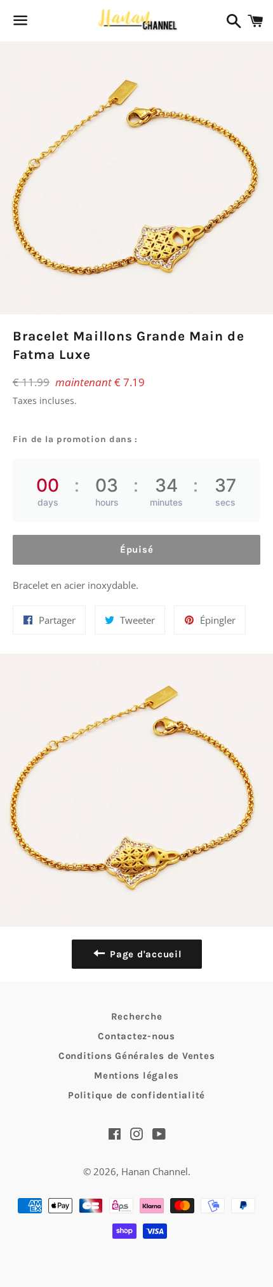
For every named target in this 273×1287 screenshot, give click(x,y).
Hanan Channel (154, 1171)
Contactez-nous (136, 1036)
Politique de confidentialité (136, 1095)
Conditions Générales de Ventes (136, 1055)
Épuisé (137, 549)
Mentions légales (136, 1075)
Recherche (137, 1016)
